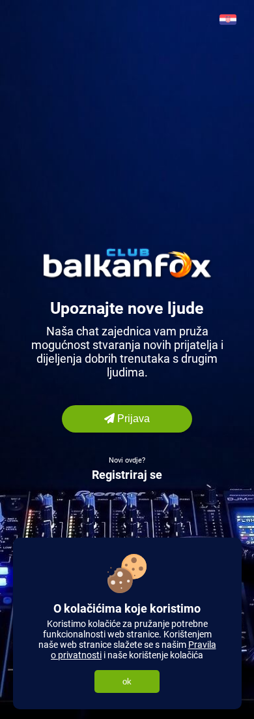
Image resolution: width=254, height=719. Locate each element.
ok (127, 681)
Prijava (132, 418)
